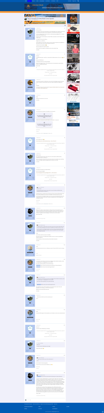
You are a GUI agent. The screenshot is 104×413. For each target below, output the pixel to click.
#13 (64, 259)
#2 (64, 54)
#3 (64, 79)
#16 (64, 309)
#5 (64, 109)
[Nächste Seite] (29, 25)
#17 (64, 325)
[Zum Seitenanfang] (103, 412)
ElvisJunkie (38, 265)
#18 (64, 340)
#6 (64, 137)
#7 (64, 153)
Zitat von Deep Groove (41, 225)
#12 (64, 244)
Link (36, 298)
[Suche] (78, 1)
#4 (64, 95)
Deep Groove (45, 133)
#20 (64, 372)
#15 (64, 295)
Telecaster (30, 19)
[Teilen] (65, 25)
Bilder (27, 65)
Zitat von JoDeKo (40, 343)
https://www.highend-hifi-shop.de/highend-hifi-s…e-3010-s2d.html (46, 172)
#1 (64, 28)
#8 (64, 167)
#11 (64, 222)
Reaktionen (27, 37)
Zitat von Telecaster (41, 187)
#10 (64, 208)
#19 (64, 355)
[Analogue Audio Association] (52, 6)
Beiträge (27, 38)
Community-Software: (52, 411)
